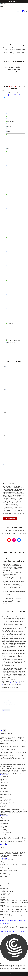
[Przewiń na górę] (1, 731)
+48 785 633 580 (7, 702)
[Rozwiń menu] (26, 11)
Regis (3, 684)
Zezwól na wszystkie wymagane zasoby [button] (9, 931)
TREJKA (21, 725)
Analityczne (3, 809)
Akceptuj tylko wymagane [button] (16, 920)
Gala (14, 682)
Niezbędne (2, 768)
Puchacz (21, 682)
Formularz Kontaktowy (8, 700)
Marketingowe (3, 837)
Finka (11, 682)
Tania (17, 682)
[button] (14, 948)
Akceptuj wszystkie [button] (4, 920)
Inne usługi (2, 852)
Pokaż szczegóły (4, 774)
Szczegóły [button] (24, 971)
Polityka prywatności (5, 923)
